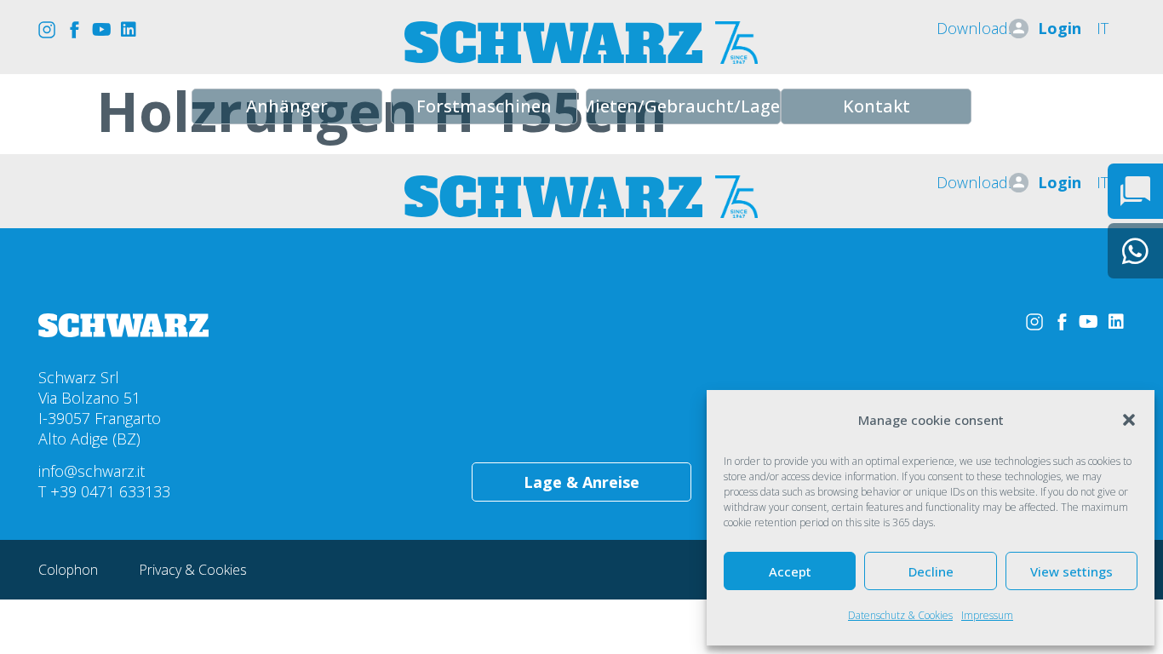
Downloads (976, 28)
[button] (1128, 419)
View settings (1071, 571)
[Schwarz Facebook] (74, 29)
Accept (790, 571)
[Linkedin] (128, 29)
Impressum (987, 615)
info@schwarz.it (91, 471)
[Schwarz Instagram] (46, 29)
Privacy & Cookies (193, 569)
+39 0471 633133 (110, 491)
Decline (931, 571)
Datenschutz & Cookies (900, 615)
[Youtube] (101, 29)
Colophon (69, 569)
